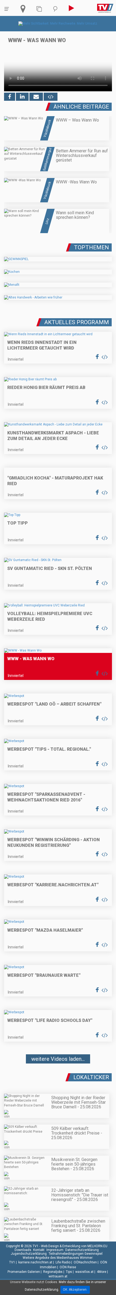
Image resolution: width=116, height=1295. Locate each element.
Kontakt (39, 1250)
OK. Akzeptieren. (75, 1289)
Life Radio (63, 1262)
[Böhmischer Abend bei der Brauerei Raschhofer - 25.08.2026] (58, 1075)
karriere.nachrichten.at (35, 1262)
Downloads (23, 1250)
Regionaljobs (53, 1272)
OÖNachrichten (85, 1262)
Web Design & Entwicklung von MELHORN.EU (74, 1246)
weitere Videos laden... (58, 1059)
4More (101, 1272)
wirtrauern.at (58, 1276)
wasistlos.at (84, 1272)
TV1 (12, 1262)
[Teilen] (36, 97)
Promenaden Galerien (24, 1272)
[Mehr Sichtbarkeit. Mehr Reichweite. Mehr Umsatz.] (58, 23)
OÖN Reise (68, 1267)
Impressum (54, 1250)
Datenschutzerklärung (82, 1250)
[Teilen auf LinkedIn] (22, 97)
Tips (69, 1272)
